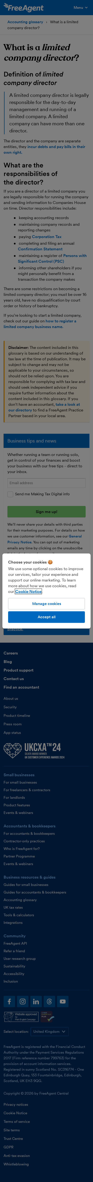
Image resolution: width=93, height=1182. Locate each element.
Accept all (47, 617)
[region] (46, 591)
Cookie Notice (28, 591)
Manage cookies (46, 603)
